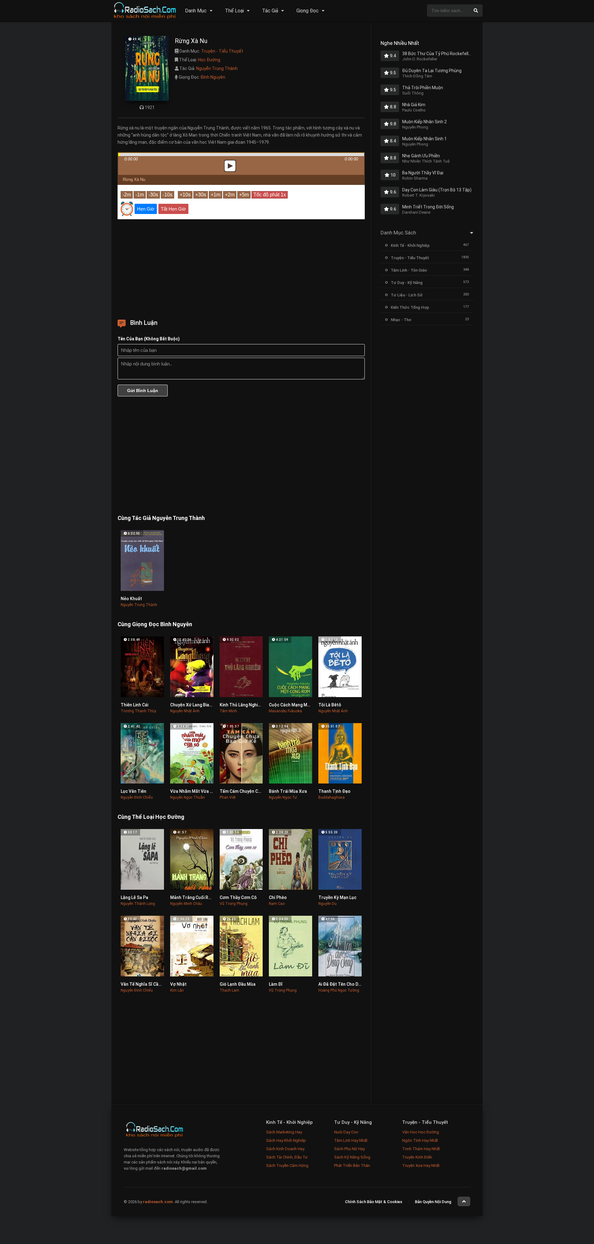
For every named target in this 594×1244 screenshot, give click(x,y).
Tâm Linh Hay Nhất (351, 1140)
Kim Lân (177, 990)
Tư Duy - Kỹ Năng (407, 282)
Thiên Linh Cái (134, 704)
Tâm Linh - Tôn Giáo (409, 270)
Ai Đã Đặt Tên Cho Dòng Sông (347, 984)
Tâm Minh (228, 711)
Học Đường (209, 59)
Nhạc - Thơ (401, 319)
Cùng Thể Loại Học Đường (151, 817)
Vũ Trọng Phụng (234, 903)
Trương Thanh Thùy (138, 711)
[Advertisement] (241, 267)
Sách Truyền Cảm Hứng (287, 1165)
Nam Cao (277, 903)
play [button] (241, 110)
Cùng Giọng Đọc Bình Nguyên (155, 624)
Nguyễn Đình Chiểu (137, 797)
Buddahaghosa (331, 797)
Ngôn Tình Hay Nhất (420, 1140)
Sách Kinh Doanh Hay (285, 1148)
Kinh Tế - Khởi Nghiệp (410, 245)
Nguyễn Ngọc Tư (283, 797)
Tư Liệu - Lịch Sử (407, 295)
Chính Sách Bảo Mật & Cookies (373, 1201)
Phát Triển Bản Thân (352, 1165)
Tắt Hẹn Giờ (173, 209)
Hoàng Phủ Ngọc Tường (338, 990)
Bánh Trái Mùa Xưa (288, 791)
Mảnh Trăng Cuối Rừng (193, 897)
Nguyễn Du (327, 903)
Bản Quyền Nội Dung (433, 1201)
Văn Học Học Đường (420, 1132)
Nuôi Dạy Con (346, 1132)
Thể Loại (234, 11)
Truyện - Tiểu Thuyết (222, 51)
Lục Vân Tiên (133, 791)
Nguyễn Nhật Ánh (185, 711)
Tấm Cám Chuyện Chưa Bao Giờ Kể (254, 791)
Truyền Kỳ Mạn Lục (337, 897)
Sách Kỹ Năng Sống (352, 1157)
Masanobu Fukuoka (285, 711)
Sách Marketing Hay (284, 1132)
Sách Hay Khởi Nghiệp (286, 1140)
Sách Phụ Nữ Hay (349, 1148)
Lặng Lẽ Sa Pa (134, 897)
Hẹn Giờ (145, 209)
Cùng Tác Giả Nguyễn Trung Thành (161, 518)
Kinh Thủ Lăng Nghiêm (242, 704)
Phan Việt (228, 797)
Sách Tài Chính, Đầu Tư (287, 1157)
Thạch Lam (229, 990)
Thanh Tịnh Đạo (334, 791)
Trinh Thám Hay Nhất (421, 1148)
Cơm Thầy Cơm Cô (238, 897)
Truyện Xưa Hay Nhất (421, 1165)
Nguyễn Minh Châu (186, 903)
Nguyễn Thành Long (138, 903)
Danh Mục (196, 11)
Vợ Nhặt (178, 984)
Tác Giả (270, 11)
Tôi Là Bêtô (329, 704)
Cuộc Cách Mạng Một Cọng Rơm (301, 704)
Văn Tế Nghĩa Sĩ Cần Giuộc (147, 984)
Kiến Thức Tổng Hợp (410, 307)
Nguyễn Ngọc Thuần (187, 797)
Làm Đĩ (275, 984)
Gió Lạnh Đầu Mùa (238, 984)
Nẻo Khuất (131, 598)
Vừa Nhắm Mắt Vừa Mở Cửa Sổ (201, 791)
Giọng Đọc (307, 11)
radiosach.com (158, 1201)
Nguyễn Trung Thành (217, 68)
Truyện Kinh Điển (417, 1157)
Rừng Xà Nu (134, 179)
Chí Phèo (278, 897)
